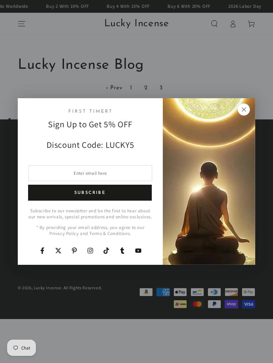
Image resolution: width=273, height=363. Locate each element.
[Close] (244, 109)
